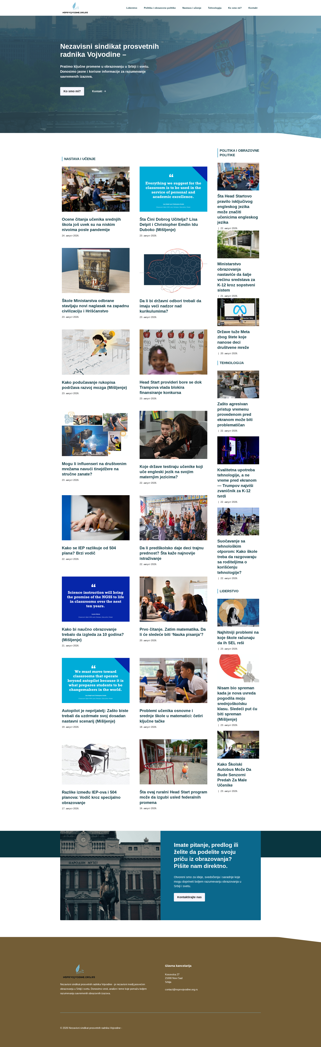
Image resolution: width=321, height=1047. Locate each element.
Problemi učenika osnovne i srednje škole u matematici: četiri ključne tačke (171, 715)
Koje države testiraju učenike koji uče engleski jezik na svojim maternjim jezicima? (171, 471)
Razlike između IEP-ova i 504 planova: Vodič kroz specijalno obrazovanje (91, 797)
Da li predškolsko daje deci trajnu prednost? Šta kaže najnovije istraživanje (172, 553)
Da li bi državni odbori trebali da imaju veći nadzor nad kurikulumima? (170, 306)
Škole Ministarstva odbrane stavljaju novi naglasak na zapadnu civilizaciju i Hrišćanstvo (95, 305)
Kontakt (252, 8)
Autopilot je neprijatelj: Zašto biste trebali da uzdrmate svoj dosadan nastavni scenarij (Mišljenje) (95, 715)
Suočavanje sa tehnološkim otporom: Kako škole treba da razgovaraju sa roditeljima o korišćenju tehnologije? (237, 557)
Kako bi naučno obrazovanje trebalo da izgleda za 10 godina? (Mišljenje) (93, 634)
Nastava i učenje (191, 8)
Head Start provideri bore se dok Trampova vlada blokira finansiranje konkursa (171, 387)
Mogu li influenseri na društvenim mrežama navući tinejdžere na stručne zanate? (94, 468)
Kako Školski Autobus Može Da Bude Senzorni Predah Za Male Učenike (234, 774)
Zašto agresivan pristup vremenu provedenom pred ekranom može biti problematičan (235, 414)
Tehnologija (215, 8)
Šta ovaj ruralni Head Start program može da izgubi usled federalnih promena (173, 797)
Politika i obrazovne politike (160, 8)
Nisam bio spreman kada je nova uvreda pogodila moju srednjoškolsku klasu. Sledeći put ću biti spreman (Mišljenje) (237, 704)
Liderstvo (131, 8)
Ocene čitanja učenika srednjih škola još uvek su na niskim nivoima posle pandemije (91, 224)
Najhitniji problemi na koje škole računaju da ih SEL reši (238, 637)
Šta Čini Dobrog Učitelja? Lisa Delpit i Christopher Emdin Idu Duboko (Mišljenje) (169, 224)
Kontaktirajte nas (189, 897)
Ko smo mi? (235, 8)
